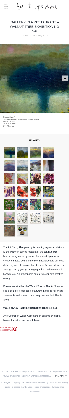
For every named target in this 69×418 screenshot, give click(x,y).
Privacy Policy (60, 376)
